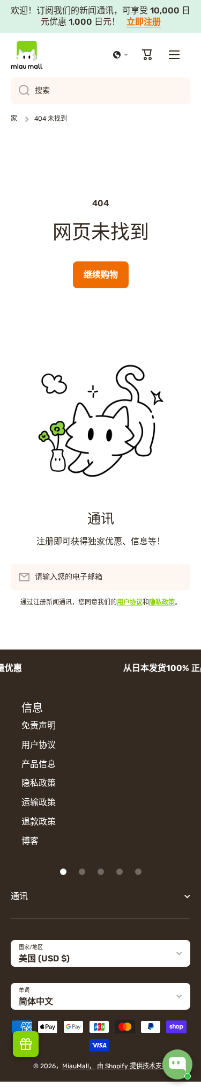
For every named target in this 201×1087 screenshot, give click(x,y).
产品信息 (38, 764)
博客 (30, 841)
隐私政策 (38, 783)
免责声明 (38, 725)
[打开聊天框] (177, 1064)
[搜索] (20, 90)
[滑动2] (82, 872)
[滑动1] (63, 872)
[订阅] (176, 577)
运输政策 (38, 802)
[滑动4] (119, 872)
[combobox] (100, 90)
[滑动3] (101, 872)
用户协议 (38, 745)
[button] (120, 54)
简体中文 (36, 1001)
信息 (32, 708)
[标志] (27, 54)
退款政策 (38, 821)
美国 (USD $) (44, 958)
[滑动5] (138, 872)
